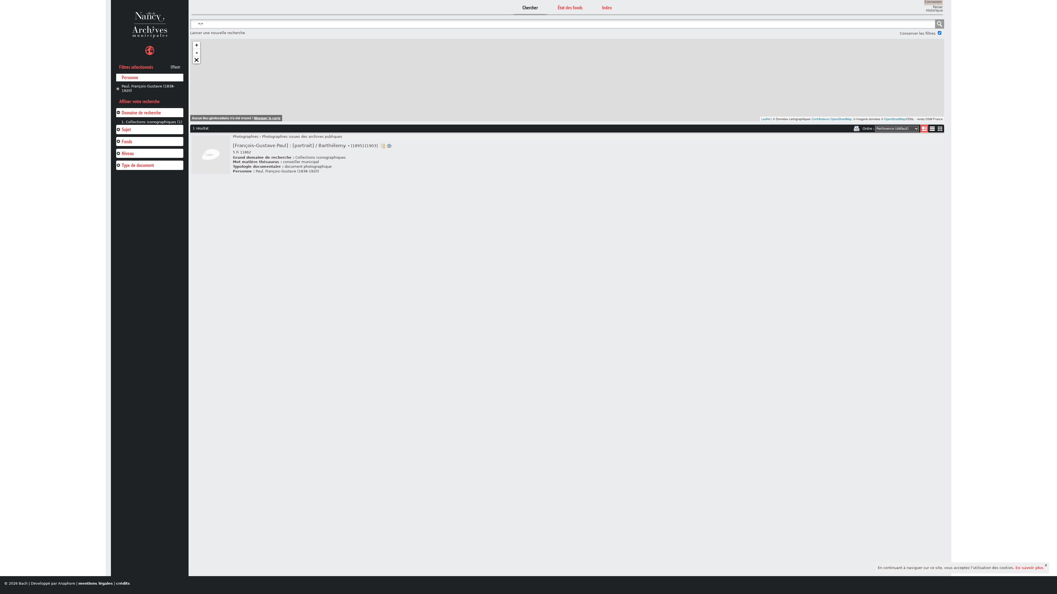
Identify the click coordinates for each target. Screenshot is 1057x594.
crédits (123, 583)
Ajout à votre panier (389, 145)
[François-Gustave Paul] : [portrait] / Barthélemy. (305, 145)
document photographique (308, 166)
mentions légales (95, 583)
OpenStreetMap (894, 119)
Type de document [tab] (138, 165)
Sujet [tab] (126, 129)
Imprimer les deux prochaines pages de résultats (856, 128)
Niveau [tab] (128, 153)
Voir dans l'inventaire (382, 145)
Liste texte (932, 130)
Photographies (245, 136)
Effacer (175, 67)
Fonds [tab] (127, 141)
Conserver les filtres (918, 33)
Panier (938, 7)
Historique (934, 10)
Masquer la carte (267, 118)
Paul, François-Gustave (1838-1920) (148, 88)
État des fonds (570, 7)
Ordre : (868, 129)
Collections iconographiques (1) (154, 122)
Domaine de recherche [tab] (141, 112)
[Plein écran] (196, 60)
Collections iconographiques (320, 157)
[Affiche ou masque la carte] (150, 51)
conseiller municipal (301, 162)
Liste (924, 129)
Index (607, 7)
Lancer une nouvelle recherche (217, 33)
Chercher (530, 7)
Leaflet (765, 119)
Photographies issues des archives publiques (302, 136)
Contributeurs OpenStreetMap (831, 119)
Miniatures (940, 129)
